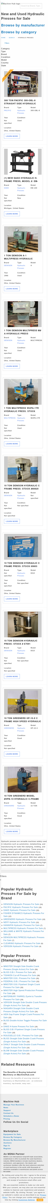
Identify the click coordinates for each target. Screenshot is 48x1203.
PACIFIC (7, 110)
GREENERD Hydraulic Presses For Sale (22, 919)
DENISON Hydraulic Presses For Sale (21, 904)
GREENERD (9, 728)
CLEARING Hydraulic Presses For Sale (21, 943)
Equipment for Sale (12, 1134)
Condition (21, 119)
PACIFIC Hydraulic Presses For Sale (20, 907)
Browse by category (19, 32)
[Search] (38, 6)
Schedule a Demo (11, 1116)
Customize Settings (27, 1200)
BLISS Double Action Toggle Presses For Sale (25, 1021)
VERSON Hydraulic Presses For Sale (21, 946)
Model (35, 109)
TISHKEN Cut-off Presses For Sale (19, 975)
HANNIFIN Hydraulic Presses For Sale (21, 925)
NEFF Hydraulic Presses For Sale (19, 922)
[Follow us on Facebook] (5, 1125)
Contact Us (8, 1113)
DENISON (8, 265)
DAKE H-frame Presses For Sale (18, 1027)
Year (8, 120)
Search (12, 37)
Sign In (6, 1146)
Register (7, 1148)
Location (12, 129)
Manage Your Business (13, 1105)
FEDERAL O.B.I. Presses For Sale (19, 981)
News (5, 1107)
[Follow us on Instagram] (10, 1125)
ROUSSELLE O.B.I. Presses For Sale (21, 1036)
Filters (6, 43)
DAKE (6, 188)
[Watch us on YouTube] (14, 1125)
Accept (40, 1200)
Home (3, 37)
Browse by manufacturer (23, 25)
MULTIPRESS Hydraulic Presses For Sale (23, 928)
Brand (7, 109)
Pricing (6, 1119)
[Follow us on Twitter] (18, 1125)
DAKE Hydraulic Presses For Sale (19, 910)
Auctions (7, 1143)
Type (21, 110)
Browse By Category (12, 1137)
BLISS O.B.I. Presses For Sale (17, 972)
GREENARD (9, 806)
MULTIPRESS (9, 418)
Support (7, 1110)
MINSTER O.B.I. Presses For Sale (19, 978)
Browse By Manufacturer (14, 1140)
